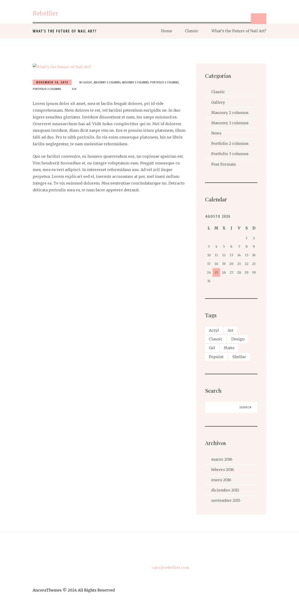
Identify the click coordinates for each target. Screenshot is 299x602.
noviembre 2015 (225, 500)
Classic (192, 30)
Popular (216, 356)
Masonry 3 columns (135, 82)
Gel (212, 348)
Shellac (239, 356)
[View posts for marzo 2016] (246, 216)
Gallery (218, 102)
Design (238, 339)
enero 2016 (221, 479)
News (216, 133)
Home (166, 30)
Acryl (214, 330)
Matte (229, 348)
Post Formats (223, 164)
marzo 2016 (221, 459)
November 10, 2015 (52, 82)
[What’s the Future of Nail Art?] (111, 67)
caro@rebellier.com (170, 567)
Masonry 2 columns (107, 82)
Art (230, 330)
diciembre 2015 (225, 490)
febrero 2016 (222, 469)
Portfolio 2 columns (164, 82)
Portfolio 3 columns (47, 89)
